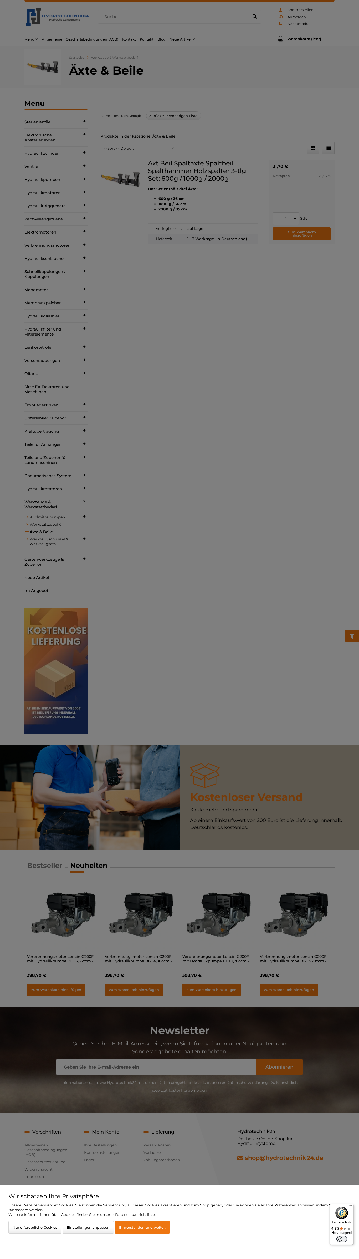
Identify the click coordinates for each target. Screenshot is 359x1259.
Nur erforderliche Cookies (35, 1227)
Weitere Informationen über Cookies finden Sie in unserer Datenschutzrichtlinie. (82, 1214)
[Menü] (350, 1207)
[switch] (341, 1239)
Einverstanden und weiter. (142, 1227)
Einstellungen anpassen (88, 1227)
